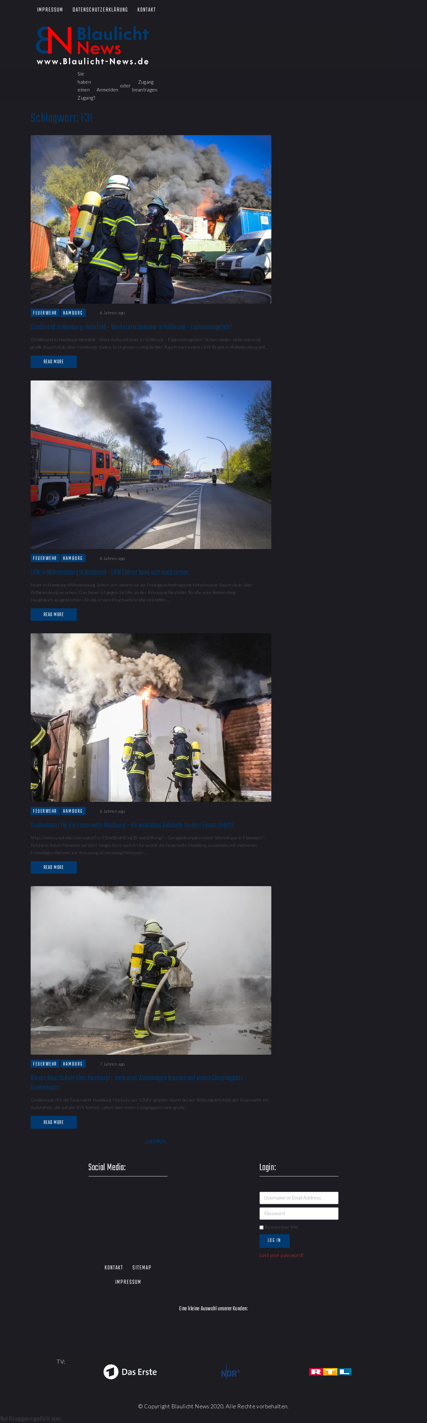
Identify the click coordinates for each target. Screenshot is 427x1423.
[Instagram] (373, 10)
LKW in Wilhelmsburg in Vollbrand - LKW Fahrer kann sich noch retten (110, 572)
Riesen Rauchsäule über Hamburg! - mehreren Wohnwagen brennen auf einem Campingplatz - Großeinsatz (139, 1082)
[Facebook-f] (319, 10)
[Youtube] (355, 10)
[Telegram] (391, 10)
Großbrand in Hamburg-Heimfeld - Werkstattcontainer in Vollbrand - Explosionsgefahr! (131, 327)
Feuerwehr (45, 313)
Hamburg (73, 313)
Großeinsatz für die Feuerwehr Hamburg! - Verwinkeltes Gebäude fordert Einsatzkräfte (132, 825)
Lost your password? (281, 1255)
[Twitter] (337, 10)
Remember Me (281, 1227)
